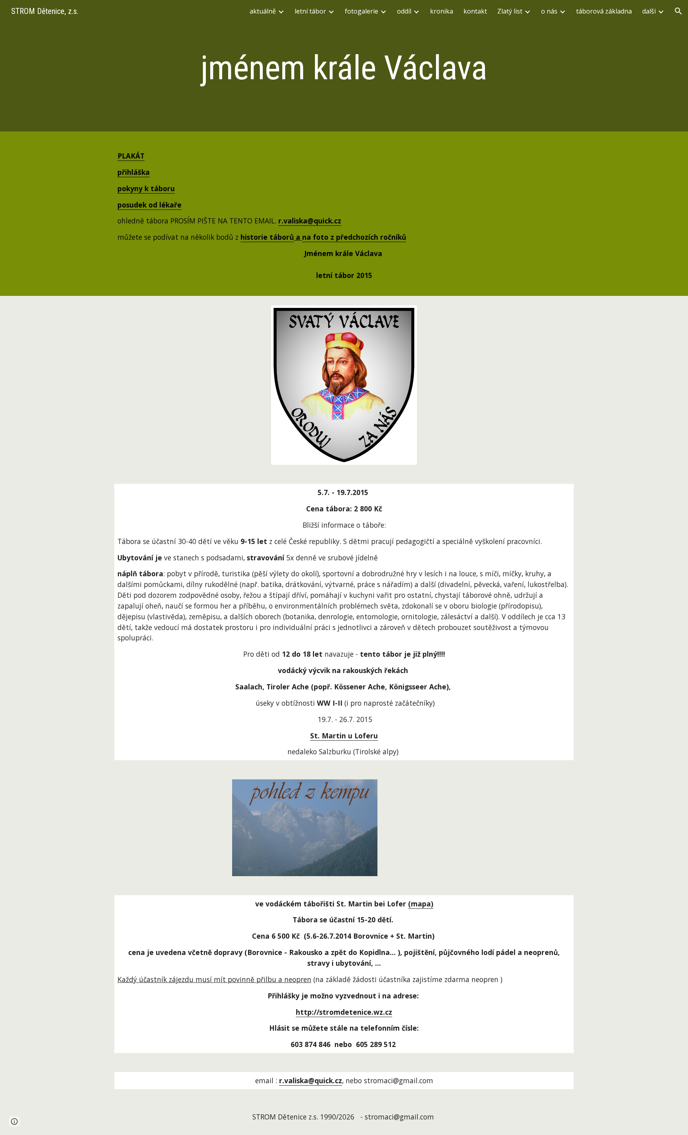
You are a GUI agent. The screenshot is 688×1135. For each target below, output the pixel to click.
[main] (344, 68)
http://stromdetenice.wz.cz (344, 1012)
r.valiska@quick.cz (310, 1080)
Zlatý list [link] (509, 11)
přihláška (133, 172)
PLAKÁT (131, 155)
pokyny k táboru (146, 188)
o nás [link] (549, 11)
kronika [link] (441, 11)
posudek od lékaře (149, 204)
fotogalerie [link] (361, 11)
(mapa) (420, 903)
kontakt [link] (475, 11)
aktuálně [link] (263, 11)
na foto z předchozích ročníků (354, 237)
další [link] (649, 11)
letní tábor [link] (310, 11)
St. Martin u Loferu (344, 735)
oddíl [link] (404, 11)
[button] (678, 11)
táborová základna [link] (604, 11)
